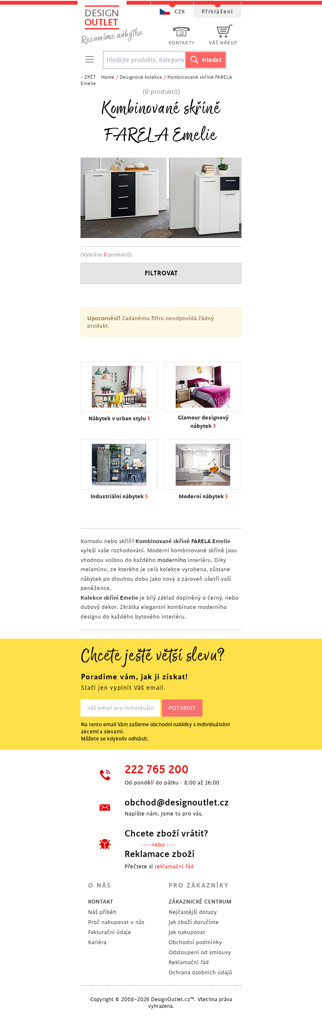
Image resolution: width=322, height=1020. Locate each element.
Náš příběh (102, 912)
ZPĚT (90, 77)
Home (107, 77)
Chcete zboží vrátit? (166, 833)
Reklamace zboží (160, 854)
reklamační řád (174, 866)
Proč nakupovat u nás (116, 922)
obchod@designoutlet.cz (176, 802)
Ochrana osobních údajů (200, 972)
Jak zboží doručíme (194, 922)
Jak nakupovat (187, 932)
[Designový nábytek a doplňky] (120, 24)
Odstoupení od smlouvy (200, 952)
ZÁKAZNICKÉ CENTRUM (200, 901)
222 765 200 (157, 770)
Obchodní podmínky (195, 942)
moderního (171, 560)
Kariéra (97, 942)
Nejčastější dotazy (193, 912)
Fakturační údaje (109, 932)
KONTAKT (100, 901)
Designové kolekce (140, 77)
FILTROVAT (161, 273)
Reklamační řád (189, 962)
